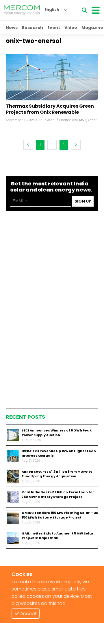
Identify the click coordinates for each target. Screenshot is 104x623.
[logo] (22, 10)
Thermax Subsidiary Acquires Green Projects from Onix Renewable (50, 109)
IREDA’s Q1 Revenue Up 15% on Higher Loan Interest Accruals (59, 453)
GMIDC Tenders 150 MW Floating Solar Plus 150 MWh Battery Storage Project (60, 515)
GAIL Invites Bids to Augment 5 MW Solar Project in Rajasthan (58, 536)
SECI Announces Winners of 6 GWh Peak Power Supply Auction (57, 433)
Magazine (92, 27)
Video (70, 27)
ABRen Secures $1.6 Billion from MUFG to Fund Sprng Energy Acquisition (57, 474)
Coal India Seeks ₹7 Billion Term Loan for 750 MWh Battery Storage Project (58, 494)
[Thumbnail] (13, 435)
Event (53, 27)
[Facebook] (52, 77)
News (12, 27)
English (51, 9)
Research (32, 27)
